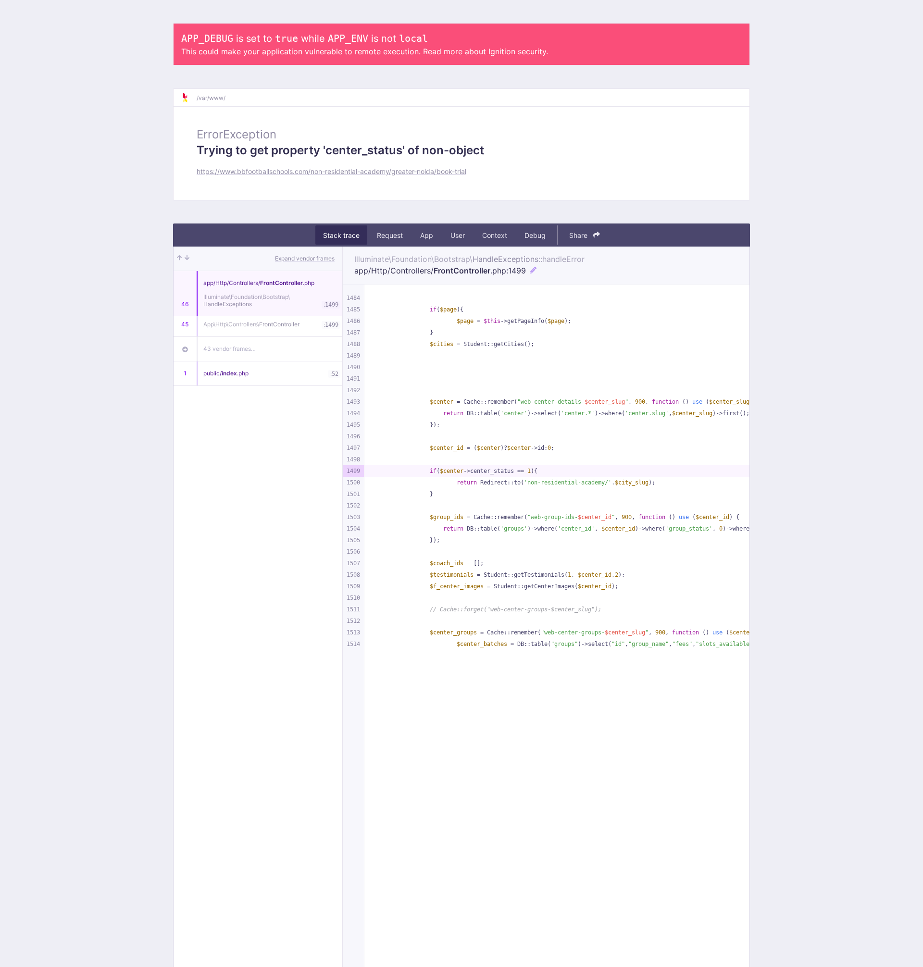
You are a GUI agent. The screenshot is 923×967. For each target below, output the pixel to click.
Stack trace (341, 235)
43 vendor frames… (229, 348)
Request (390, 235)
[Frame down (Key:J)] (187, 258)
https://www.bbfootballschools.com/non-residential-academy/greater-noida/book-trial (331, 171)
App (426, 235)
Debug (535, 235)
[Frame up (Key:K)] (179, 258)
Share (579, 235)
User (457, 235)
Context (494, 235)
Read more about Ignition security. (485, 51)
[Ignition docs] (189, 97)
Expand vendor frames (305, 258)
